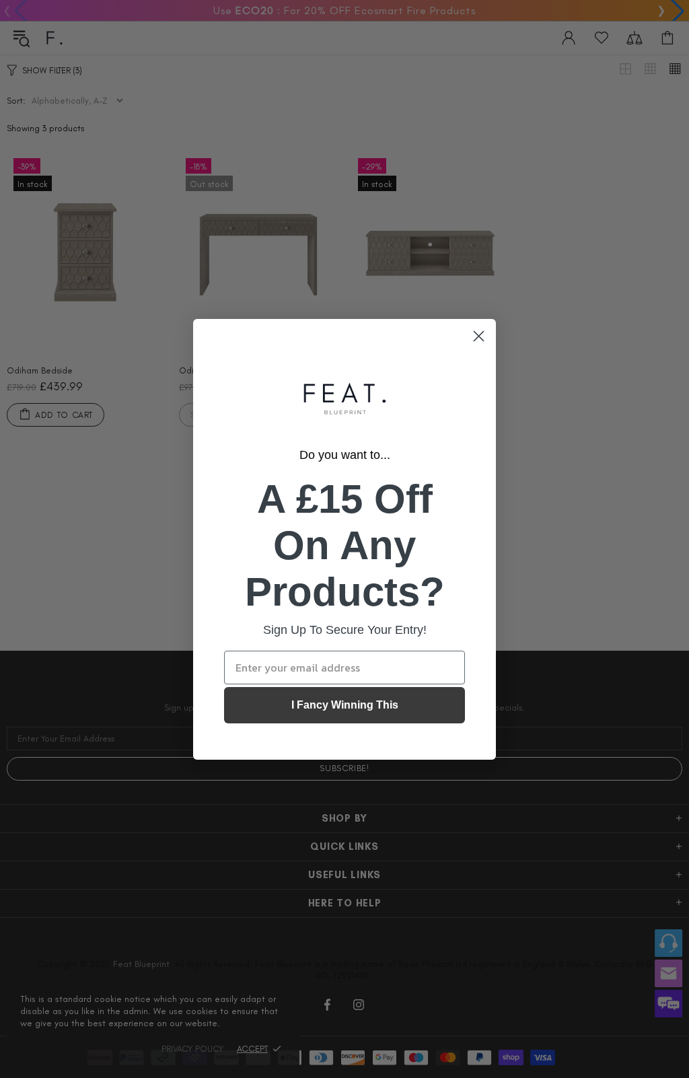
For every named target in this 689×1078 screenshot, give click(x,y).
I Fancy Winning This (344, 705)
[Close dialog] (479, 336)
